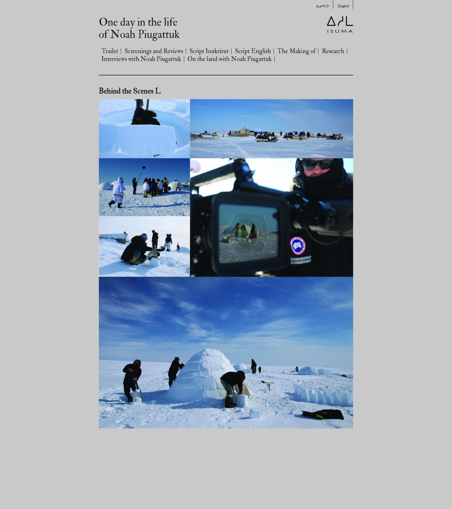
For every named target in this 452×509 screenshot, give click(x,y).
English (343, 6)
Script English (253, 51)
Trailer (109, 51)
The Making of (296, 51)
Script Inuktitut (209, 51)
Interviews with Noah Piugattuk (141, 59)
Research (333, 51)
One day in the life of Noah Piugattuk (139, 28)
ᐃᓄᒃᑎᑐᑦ (322, 6)
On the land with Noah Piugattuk (230, 59)
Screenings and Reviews (154, 51)
